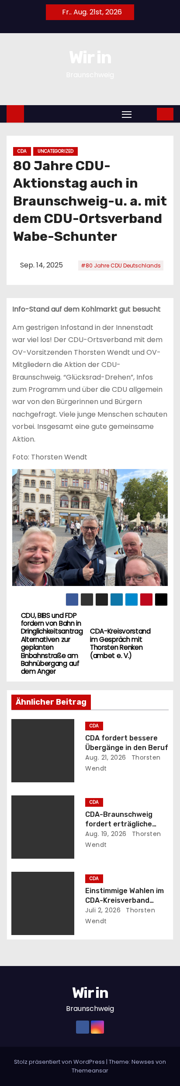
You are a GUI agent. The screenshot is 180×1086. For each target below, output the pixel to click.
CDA (22, 151)
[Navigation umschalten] (127, 114)
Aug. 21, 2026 (105, 757)
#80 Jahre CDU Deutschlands (121, 265)
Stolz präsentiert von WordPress (60, 1062)
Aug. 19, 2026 (106, 833)
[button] (145, 113)
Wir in (90, 57)
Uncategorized (55, 151)
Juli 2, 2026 (103, 910)
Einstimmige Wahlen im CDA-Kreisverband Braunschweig (124, 900)
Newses (143, 1062)
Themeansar (90, 1070)
